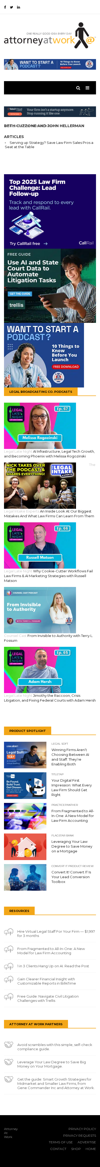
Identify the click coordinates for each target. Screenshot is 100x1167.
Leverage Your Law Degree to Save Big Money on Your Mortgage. (51, 1064)
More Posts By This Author (29, 126)
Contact (58, 1149)
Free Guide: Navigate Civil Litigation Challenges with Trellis (48, 998)
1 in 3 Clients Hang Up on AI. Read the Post (53, 966)
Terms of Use (61, 1142)
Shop (76, 1149)
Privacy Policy (82, 1129)
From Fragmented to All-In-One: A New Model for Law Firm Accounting (51, 951)
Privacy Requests (79, 1135)
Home (91, 1149)
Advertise (87, 1142)
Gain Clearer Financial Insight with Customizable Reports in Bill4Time (46, 981)
